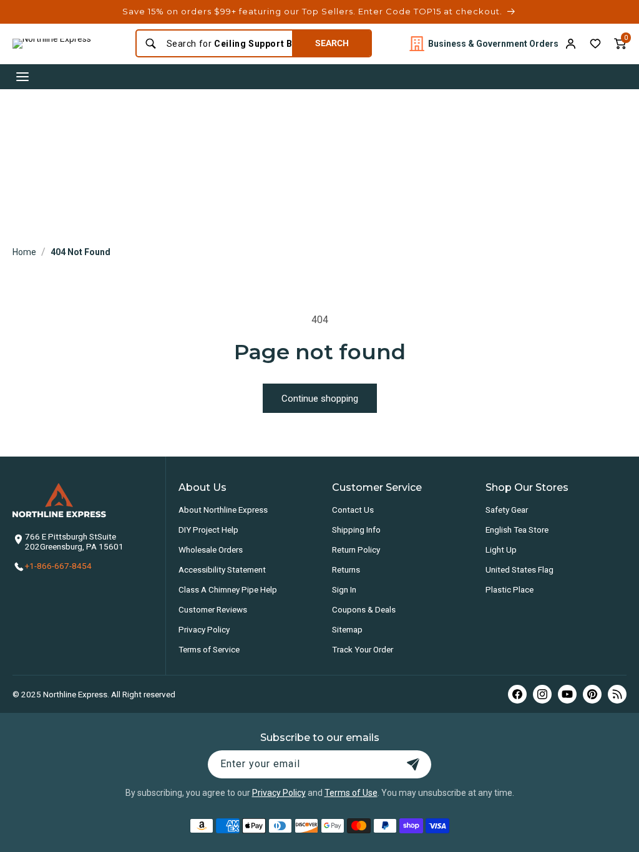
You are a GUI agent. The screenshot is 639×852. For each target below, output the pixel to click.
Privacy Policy (204, 629)
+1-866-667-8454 (58, 566)
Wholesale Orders (210, 549)
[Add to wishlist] (595, 43)
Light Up (501, 549)
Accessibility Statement (222, 569)
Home (24, 252)
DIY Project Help (208, 530)
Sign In (344, 589)
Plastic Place (509, 589)
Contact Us (353, 510)
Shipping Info (356, 530)
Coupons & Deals (364, 609)
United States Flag (519, 569)
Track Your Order (362, 649)
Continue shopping (319, 398)
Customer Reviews (212, 609)
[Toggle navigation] (22, 76)
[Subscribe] (413, 764)
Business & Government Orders (493, 44)
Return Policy (356, 549)
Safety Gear (506, 510)
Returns (346, 569)
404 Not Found (80, 252)
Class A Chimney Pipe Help (227, 589)
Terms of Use (351, 793)
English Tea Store (517, 530)
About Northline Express (223, 510)
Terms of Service (209, 649)
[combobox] (225, 43)
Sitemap (347, 629)
